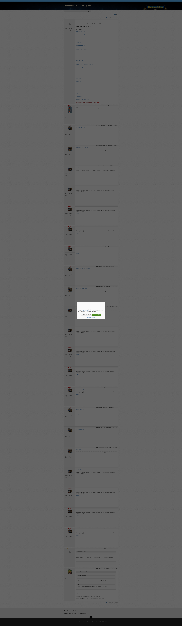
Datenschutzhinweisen (87, 310)
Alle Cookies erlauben (96, 314)
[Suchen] (115, 1)
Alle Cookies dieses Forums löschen (91, 317)
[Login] (117, 1)
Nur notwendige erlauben (86, 314)
